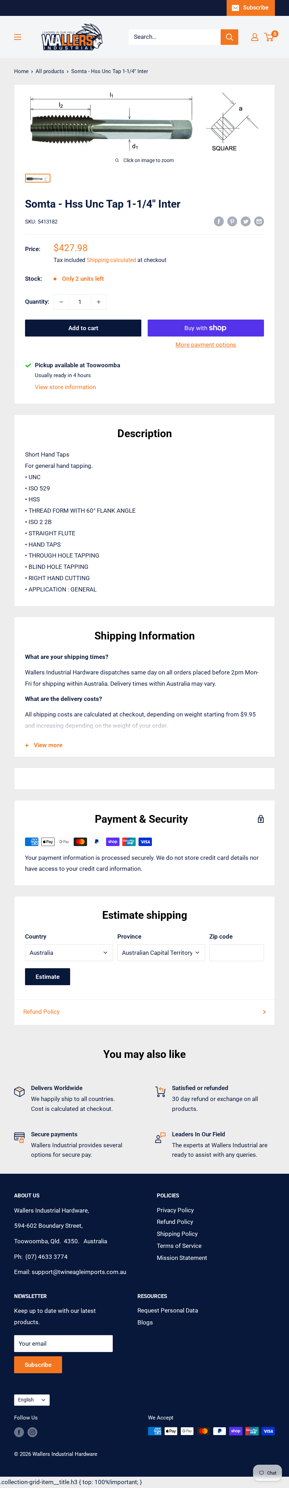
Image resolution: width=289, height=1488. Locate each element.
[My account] (254, 37)
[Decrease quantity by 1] (61, 301)
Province (129, 936)
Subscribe (256, 7)
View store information (65, 387)
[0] (269, 37)
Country (35, 936)
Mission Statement (182, 1257)
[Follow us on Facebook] (19, 1432)
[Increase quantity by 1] (98, 301)
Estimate (48, 976)
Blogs (145, 1322)
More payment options (206, 344)
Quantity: (37, 301)
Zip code (221, 936)
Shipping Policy (177, 1233)
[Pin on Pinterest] (232, 221)
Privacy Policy (175, 1210)
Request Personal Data (167, 1310)
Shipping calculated (111, 260)
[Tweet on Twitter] (246, 221)
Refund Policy (41, 1011)
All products (50, 71)
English (26, 1400)
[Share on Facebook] (219, 221)
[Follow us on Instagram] (32, 1432)
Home (21, 71)
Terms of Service (179, 1245)
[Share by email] (259, 221)
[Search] (229, 37)
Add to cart (83, 328)
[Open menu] (17, 37)
